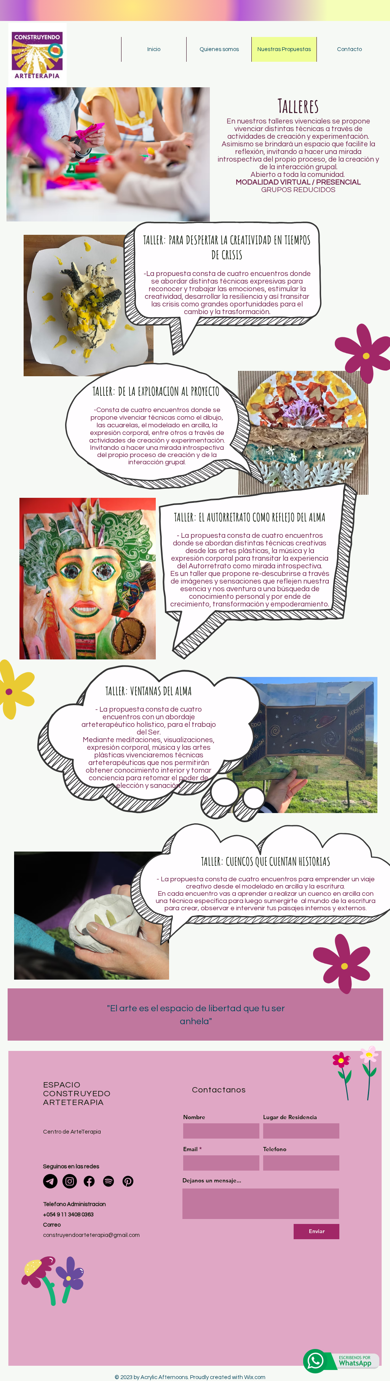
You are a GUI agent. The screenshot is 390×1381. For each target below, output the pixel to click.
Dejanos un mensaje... (211, 1180)
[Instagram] (69, 1181)
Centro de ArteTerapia (72, 1132)
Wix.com (254, 1377)
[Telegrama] (50, 1181)
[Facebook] (89, 1181)
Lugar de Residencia (290, 1117)
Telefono (274, 1149)
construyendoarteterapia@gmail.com (91, 1235)
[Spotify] (108, 1181)
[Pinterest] (128, 1181)
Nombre (194, 1117)
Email (190, 1149)
